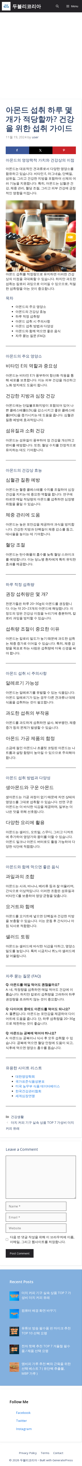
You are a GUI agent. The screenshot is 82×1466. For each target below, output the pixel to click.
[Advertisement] (41, 57)
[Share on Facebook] (17, 150)
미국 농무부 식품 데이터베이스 (37, 1086)
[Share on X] (41, 150)
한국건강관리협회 (28, 1091)
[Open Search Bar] (57, 6)
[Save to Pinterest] (64, 150)
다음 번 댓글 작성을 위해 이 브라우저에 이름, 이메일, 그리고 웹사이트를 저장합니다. (42, 1239)
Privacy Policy (28, 1453)
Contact (58, 1453)
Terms (45, 1453)
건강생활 (17, 1117)
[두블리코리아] (6, 6)
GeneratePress (62, 1460)
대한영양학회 (25, 1076)
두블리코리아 (26, 6)
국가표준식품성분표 (30, 1081)
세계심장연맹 (25, 1096)
